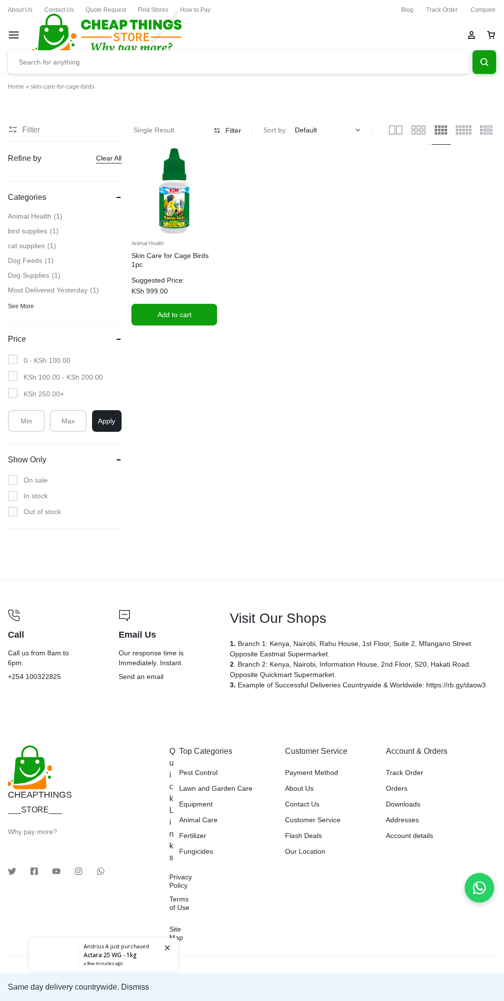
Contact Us (59, 9)
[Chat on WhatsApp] (479, 888)
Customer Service (313, 820)
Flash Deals (303, 836)
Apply (106, 421)
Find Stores (153, 9)
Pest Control (198, 772)
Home (16, 86)
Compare (483, 9)
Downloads (403, 804)
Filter (233, 130)
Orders (397, 788)
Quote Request (106, 9)
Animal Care (198, 820)
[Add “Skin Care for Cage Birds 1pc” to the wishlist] (184, 224)
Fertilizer (192, 836)
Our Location (305, 851)
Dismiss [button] (135, 987)
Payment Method (311, 772)
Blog (407, 9)
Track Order (442, 9)
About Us (20, 9)
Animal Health (147, 243)
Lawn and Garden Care (215, 788)
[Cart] (491, 35)
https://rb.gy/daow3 (456, 685)
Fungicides (196, 851)
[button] (174, 314)
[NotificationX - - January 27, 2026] (103, 954)
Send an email (166, 646)
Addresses (402, 820)
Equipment (196, 804)
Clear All (109, 158)
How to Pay (195, 9)
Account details (409, 836)
